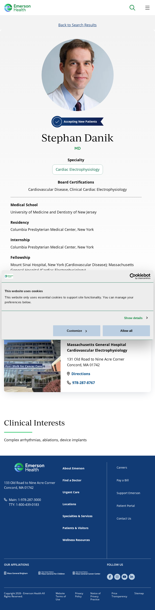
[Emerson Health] (29, 467)
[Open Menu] (147, 7)
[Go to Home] (17, 8)
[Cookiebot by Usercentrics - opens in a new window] (132, 276)
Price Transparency (119, 595)
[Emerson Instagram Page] (117, 577)
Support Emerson (128, 493)
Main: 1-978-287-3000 (25, 500)
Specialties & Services (77, 516)
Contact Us (124, 518)
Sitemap (139, 593)
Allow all (126, 330)
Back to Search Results (77, 24)
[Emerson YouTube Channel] (124, 577)
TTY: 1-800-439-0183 (24, 504)
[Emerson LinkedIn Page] (132, 577)
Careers (122, 467)
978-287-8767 (83, 382)
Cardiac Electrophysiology (77, 169)
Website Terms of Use (61, 596)
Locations (69, 504)
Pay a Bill (123, 480)
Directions (80, 373)
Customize (74, 330)
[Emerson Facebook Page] (110, 577)
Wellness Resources (76, 540)
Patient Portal (126, 506)
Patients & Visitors (75, 528)
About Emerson (73, 468)
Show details (133, 317)
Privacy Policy (79, 595)
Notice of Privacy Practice (95, 596)
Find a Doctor (72, 480)
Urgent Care (71, 492)
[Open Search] (132, 7)
